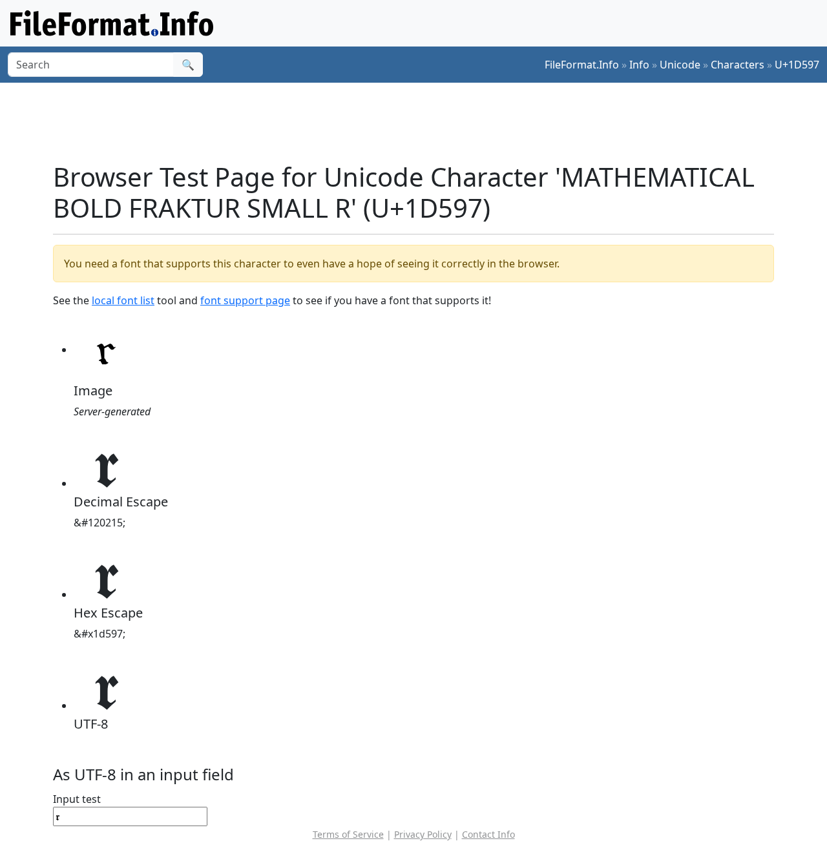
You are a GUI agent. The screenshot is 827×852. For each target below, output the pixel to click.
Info (639, 64)
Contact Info (488, 834)
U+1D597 (797, 64)
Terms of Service (348, 834)
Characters (737, 64)
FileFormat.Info (582, 64)
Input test (77, 799)
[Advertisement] (421, 122)
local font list (123, 300)
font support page (245, 300)
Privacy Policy (423, 834)
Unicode (680, 64)
